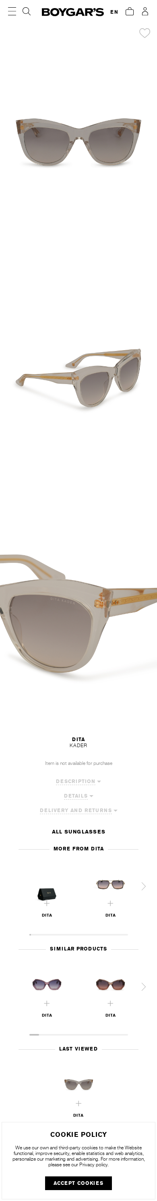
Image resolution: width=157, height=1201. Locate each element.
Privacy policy (93, 1165)
